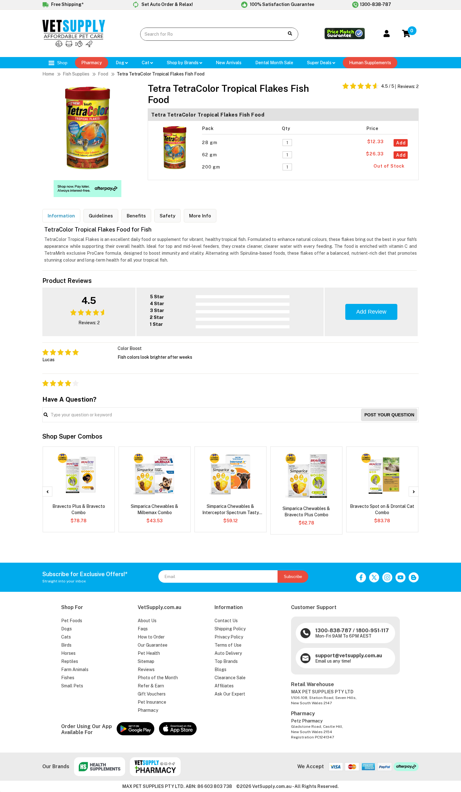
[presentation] (47, 492)
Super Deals (319, 62)
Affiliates (224, 685)
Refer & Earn (151, 685)
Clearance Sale (230, 677)
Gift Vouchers (152, 693)
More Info (200, 215)
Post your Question (389, 414)
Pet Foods (71, 620)
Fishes (67, 677)
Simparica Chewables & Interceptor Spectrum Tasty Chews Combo (230, 510)
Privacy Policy (229, 636)
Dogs (66, 628)
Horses (68, 653)
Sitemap (146, 661)
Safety (167, 215)
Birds (66, 645)
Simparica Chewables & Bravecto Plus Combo (306, 511)
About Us (147, 620)
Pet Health (149, 653)
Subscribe (293, 576)
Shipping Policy (230, 628)
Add (401, 142)
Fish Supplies (76, 73)
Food (103, 73)
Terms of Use (228, 645)
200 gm (211, 166)
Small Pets (72, 685)
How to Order (151, 636)
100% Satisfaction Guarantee (281, 4)
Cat (146, 62)
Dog (120, 62)
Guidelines (101, 215)
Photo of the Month (158, 677)
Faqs (143, 628)
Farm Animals (74, 669)
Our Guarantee (152, 645)
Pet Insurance (152, 702)
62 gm (210, 154)
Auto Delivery (228, 653)
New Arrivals (228, 62)
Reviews (146, 669)
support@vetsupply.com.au (348, 656)
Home (48, 73)
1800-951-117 (372, 630)
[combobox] (207, 34)
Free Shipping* (66, 4)
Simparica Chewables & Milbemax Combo (154, 509)
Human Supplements (370, 62)
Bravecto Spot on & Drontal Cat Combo (382, 509)
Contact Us (226, 620)
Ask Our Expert (230, 693)
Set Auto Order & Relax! (166, 4)
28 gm (210, 142)
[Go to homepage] (73, 45)
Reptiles (69, 661)
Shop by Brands (183, 62)
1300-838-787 (375, 4)
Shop (61, 62)
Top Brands (226, 661)
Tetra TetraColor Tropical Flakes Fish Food (160, 73)
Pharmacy (91, 62)
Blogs (220, 669)
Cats (66, 636)
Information (61, 215)
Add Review (371, 312)
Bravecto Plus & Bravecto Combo (78, 509)
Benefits (136, 215)
